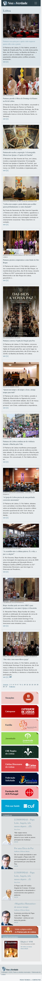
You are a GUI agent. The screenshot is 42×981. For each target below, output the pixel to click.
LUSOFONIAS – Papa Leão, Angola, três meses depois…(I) (24, 876)
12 (30, 684)
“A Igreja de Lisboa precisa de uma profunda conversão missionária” (19, 498)
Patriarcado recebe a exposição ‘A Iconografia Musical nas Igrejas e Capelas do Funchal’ (19, 153)
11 (27, 684)
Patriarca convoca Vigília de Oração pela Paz (19, 340)
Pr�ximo (12, 686)
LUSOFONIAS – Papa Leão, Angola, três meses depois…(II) (24, 823)
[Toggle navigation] (36, 3)
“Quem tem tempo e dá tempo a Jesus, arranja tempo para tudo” (19, 390)
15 (37, 684)
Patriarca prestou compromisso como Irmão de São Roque (21, 261)
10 (25, 684)
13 (32, 684)
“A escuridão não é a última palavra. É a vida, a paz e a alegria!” (20, 552)
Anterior (5, 684)
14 (35, 684)
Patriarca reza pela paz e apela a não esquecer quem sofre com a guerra (19, 42)
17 (6, 686)
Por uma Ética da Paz (24, 848)
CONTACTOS (36, 980)
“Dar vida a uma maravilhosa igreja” (16, 659)
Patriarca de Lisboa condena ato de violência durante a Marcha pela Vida (18, 442)
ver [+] (5, 62)
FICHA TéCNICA (25, 980)
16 (4, 686)
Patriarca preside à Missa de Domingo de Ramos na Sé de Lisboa (20, 99)
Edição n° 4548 (27, 941)
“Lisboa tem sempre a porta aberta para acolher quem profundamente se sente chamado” (19, 205)
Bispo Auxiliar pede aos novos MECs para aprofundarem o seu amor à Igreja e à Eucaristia (20, 606)
